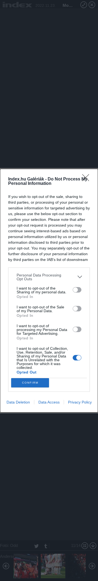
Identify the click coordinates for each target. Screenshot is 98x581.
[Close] (87, 179)
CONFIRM (30, 382)
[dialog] (49, 291)
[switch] (77, 290)
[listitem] (49, 277)
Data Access (49, 402)
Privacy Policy (80, 402)
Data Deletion (18, 402)
